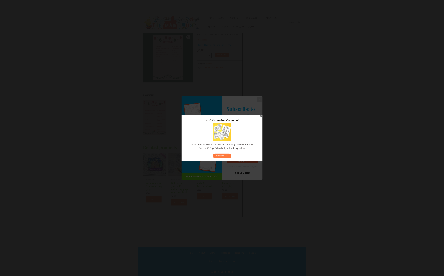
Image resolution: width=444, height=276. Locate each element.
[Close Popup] (261, 116)
